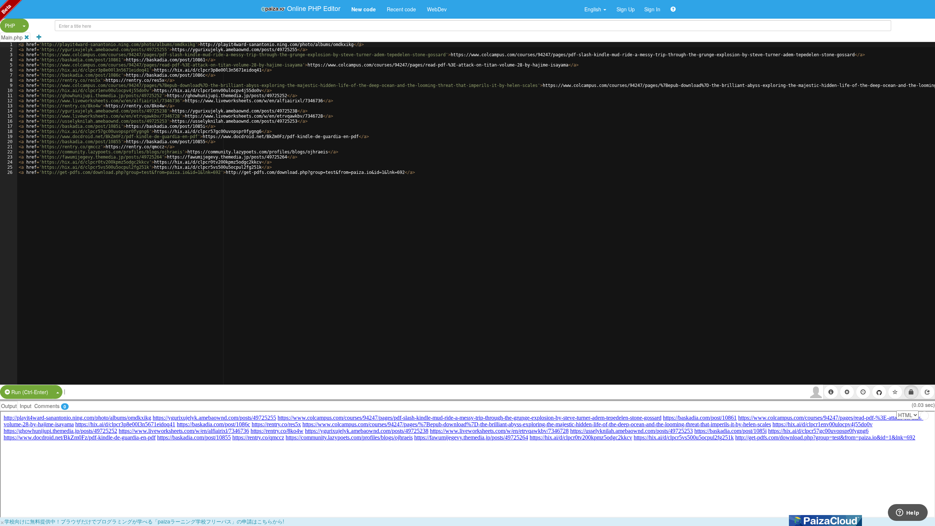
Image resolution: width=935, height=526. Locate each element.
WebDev (437, 9)
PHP (10, 25)
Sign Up (626, 9)
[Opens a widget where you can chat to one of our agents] (908, 513)
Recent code (401, 9)
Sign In (652, 9)
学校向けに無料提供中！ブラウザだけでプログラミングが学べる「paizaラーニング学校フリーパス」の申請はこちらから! (144, 521)
